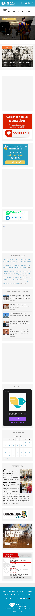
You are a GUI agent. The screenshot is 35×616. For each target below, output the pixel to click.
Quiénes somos (6, 591)
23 (29, 452)
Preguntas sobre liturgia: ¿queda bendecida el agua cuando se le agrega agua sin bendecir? (20, 306)
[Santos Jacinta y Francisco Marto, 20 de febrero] (17, 56)
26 (13, 455)
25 (9, 455)
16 (29, 449)
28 (21, 455)
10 (5, 449)
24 (5, 455)
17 (5, 452)
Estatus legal (12, 594)
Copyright (20, 594)
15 (25, 449)
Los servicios (28, 591)
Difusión (6, 594)
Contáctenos (28, 594)
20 (17, 452)
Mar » (8, 459)
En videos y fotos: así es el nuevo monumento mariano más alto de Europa (20, 314)
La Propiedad (19, 591)
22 (25, 452)
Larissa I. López (6, 36)
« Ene (4, 459)
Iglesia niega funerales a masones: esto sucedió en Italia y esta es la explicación (20, 322)
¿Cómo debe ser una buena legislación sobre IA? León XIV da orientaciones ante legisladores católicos (10, 473)
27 (17, 455)
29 (25, 455)
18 (9, 452)
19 (13, 452)
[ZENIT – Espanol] (10, 3)
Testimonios (7, 47)
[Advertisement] (17, 93)
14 (21, 449)
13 (17, 449)
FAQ (13, 591)
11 (9, 449)
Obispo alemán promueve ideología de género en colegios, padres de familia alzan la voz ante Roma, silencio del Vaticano (20, 332)
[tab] (10, 555)
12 (13, 449)
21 (21, 452)
